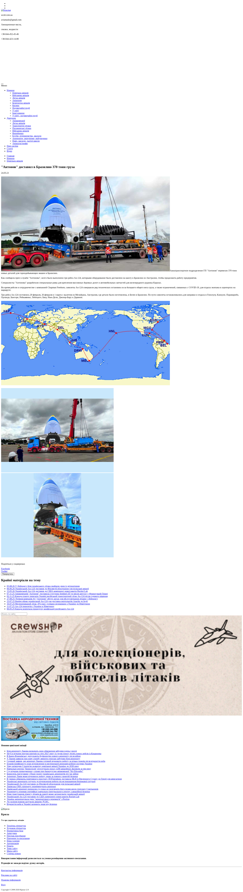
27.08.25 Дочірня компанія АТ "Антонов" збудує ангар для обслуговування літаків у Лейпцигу (52, 599)
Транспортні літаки (21, 126)
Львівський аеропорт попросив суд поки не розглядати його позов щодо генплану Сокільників (52, 789)
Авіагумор (12, 833)
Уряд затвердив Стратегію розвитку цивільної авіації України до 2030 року (43, 766)
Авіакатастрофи (20, 143)
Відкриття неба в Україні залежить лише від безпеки (32, 804)
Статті (10, 148)
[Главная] (6, 10)
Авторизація (13, 843)
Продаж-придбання (16, 836)
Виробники (17, 133)
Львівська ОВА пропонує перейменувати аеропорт (31, 786)
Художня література (16, 828)
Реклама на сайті (9, 875)
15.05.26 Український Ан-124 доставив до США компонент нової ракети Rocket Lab (47, 591)
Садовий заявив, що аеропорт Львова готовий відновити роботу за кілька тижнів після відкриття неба (56, 761)
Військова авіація (20, 95)
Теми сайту (12, 848)
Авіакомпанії (18, 121)
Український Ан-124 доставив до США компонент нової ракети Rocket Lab (43, 796)
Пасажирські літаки (21, 128)
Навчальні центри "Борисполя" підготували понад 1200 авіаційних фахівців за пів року (49, 769)
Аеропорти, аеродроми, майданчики (29, 138)
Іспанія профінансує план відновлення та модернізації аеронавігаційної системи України (49, 764)
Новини (10, 90)
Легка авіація (18, 98)
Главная (10, 156)
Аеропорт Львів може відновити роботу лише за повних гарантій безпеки (42, 776)
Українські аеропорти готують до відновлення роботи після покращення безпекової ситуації (51, 781)
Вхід (3, 885)
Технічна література (16, 826)
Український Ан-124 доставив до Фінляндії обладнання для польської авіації (43, 784)
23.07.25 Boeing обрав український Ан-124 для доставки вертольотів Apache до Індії (47, 601)
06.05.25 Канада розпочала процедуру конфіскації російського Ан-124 (40, 609)
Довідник (11, 118)
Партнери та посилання (18, 838)
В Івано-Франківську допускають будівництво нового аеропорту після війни (44, 756)
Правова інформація (11, 880)
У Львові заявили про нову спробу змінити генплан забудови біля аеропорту (43, 758)
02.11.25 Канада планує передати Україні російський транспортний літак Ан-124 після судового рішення (57, 596)
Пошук (10, 846)
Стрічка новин (14, 853)
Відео (9, 151)
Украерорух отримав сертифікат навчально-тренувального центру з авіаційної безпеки (48, 791)
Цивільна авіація (20, 93)
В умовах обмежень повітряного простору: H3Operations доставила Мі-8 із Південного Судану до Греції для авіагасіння (64, 779)
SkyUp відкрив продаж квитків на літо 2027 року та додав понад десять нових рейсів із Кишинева (54, 753)
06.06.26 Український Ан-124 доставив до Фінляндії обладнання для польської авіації (48, 588)
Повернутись (7, 574)
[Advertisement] (85, 62)
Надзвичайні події (21, 108)
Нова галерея (13, 841)
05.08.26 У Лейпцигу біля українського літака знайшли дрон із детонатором (43, 586)
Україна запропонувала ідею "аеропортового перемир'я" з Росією (38, 799)
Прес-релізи (12, 146)
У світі (15, 110)
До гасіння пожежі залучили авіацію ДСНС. (28, 801)
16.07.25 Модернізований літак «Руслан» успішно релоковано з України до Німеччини (48, 604)
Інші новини (18, 113)
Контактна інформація (11, 870)
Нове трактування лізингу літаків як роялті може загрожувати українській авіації (46, 794)
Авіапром (17, 100)
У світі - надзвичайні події (25, 115)
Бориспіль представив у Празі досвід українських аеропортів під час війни (42, 774)
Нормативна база (15, 831)
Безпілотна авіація (21, 103)
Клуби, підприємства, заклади (26, 136)
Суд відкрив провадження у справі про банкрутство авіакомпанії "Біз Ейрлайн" (45, 771)
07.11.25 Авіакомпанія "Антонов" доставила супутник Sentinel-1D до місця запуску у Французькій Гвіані (57, 594)
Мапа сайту (12, 851)
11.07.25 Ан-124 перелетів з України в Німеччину (30, 606)
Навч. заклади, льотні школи (26, 141)
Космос (15, 105)
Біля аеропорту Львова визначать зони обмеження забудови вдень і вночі (42, 751)
